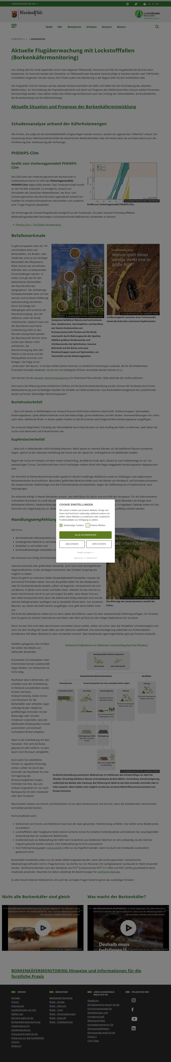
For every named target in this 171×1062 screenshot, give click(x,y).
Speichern (99, 544)
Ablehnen (72, 544)
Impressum (78, 558)
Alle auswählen (85, 535)
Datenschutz (91, 558)
